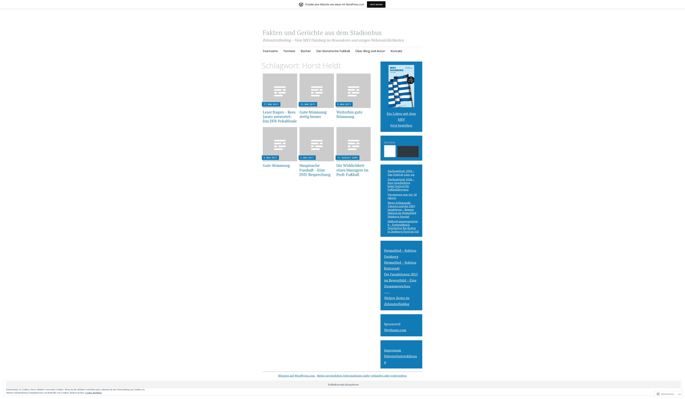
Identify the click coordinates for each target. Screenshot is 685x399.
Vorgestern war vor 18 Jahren (402, 196)
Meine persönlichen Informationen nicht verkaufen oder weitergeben (362, 376)
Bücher (306, 51)
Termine (289, 51)
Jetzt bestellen (401, 125)
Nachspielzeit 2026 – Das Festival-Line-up (401, 172)
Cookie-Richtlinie (93, 392)
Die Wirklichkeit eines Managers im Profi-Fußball (352, 170)
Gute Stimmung (276, 165)
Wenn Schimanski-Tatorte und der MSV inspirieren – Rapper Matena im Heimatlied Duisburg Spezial (402, 209)
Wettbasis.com (395, 330)
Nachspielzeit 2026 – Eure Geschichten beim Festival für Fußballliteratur (401, 184)
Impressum (392, 350)
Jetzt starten (376, 4)
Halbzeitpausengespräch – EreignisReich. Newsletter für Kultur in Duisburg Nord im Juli (403, 226)
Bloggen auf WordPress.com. (296, 376)
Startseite (270, 51)
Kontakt (396, 51)
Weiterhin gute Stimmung (349, 114)
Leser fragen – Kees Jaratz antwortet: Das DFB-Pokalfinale (280, 116)
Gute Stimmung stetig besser (313, 114)
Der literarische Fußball (333, 51)
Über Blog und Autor (370, 51)
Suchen (389, 142)
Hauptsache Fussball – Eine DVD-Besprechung (315, 170)
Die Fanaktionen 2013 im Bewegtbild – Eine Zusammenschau (401, 280)
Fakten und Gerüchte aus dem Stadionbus (322, 32)
